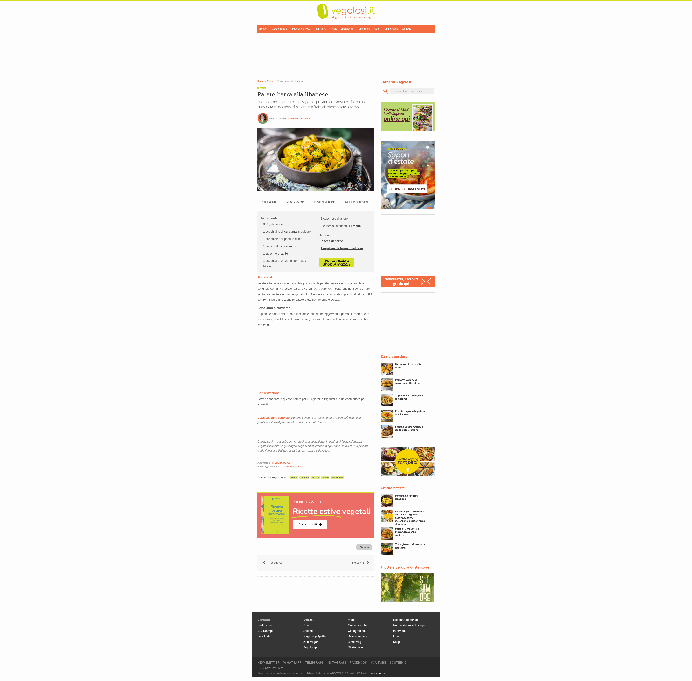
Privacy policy (270, 668)
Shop (396, 642)
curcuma (290, 231)
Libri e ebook (391, 28)
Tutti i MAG (320, 28)
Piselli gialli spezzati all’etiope (406, 497)
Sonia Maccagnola (298, 118)
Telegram (314, 662)
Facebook (358, 662)
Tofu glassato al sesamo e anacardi (410, 546)
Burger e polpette (314, 636)
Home (260, 81)
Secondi (308, 631)
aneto (294, 477)
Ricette (270, 81)
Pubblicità (263, 636)
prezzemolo (337, 477)
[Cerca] (386, 91)
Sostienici (406, 28)
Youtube (378, 662)
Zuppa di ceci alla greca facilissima (409, 397)
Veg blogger (310, 647)
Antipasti (308, 620)
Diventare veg (357, 636)
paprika (315, 477)
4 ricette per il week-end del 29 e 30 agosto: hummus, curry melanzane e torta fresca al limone (410, 518)
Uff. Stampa (265, 631)
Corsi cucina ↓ (279, 28)
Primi (306, 625)
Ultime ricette (393, 488)
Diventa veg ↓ (348, 28)
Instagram (336, 662)
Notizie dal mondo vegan (409, 625)
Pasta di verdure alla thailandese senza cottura (407, 532)
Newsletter (268, 662)
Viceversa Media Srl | (380, 673)
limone (356, 226)
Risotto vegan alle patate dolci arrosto (410, 413)
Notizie (333, 28)
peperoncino (288, 246)
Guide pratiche (357, 625)
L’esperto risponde (405, 620)
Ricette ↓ (264, 28)
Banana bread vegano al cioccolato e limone (409, 428)
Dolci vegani (311, 642)
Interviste (399, 631)
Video (351, 620)
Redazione (264, 625)
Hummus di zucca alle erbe (408, 366)
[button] (310, 524)
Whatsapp (292, 662)
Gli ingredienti (357, 631)
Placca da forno (332, 241)
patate (325, 477)
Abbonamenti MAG (300, 28)
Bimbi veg (354, 642)
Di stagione (364, 28)
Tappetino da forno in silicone (342, 248)
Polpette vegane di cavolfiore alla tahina (407, 381)
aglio (284, 253)
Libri (396, 636)
